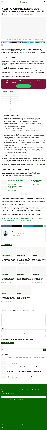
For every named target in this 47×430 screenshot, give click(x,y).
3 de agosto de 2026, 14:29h (6, 301)
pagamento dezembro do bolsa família (9, 220)
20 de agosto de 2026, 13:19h (35, 184)
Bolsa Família (6, 6)
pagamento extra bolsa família (25, 220)
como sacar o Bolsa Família (36, 218)
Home (2, 6)
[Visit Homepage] (23, 2)
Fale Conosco (24, 424)
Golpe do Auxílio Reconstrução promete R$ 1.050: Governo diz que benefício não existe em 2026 (38, 182)
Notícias (30, 14)
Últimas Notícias (31, 424)
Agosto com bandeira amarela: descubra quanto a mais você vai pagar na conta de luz (23, 297)
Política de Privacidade (16, 424)
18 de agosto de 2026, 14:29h (6, 282)
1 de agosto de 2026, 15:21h (21, 300)
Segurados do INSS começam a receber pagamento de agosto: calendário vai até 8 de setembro (25, 357)
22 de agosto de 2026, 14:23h (12, 184)
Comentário (4, 312)
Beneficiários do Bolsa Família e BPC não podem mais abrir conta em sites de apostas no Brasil (15, 182)
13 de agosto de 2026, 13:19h (37, 282)
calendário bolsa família (24, 218)
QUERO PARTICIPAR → (23, 86)
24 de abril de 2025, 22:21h (17, 14)
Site (25, 333)
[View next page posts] (25, 194)
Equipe (8, 424)
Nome (3, 328)
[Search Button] (45, 2)
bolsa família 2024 (14, 218)
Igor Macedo (8, 14)
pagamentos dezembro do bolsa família (10, 222)
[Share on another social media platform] (2, 45)
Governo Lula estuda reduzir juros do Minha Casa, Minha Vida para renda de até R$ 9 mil (24, 371)
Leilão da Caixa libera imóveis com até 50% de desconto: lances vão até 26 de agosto (15, 187)
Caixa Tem (41, 164)
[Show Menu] (2, 2)
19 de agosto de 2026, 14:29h (12, 190)
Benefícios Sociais (6, 255)
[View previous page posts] (22, 194)
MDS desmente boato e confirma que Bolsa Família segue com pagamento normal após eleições (24, 278)
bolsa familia (6, 218)
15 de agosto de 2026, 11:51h (22, 281)
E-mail (3, 333)
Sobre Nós (3, 424)
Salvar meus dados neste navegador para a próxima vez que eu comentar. (18, 339)
